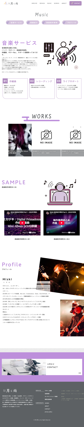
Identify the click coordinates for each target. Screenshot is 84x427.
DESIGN (42, 3)
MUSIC (49, 3)
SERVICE (34, 3)
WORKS (56, 3)
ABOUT (64, 3)
